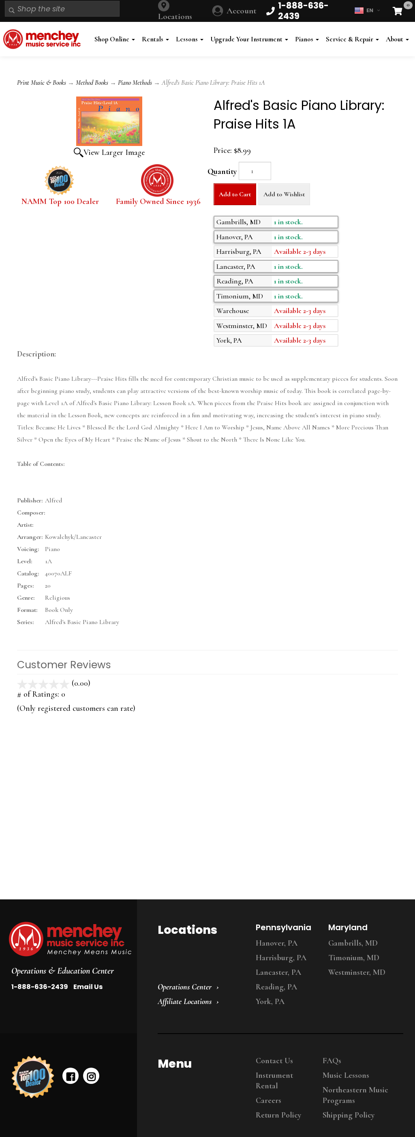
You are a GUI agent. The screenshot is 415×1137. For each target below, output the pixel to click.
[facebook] (70, 1076)
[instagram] (91, 1076)
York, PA (270, 1001)
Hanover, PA (276, 943)
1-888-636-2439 (39, 986)
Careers (268, 1100)
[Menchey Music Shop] (43, 39)
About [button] (395, 39)
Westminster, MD (356, 972)
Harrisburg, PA (281, 958)
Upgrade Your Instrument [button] (247, 39)
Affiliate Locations (185, 1001)
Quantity (222, 171)
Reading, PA (276, 987)
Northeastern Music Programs (355, 1095)
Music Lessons (346, 1075)
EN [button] (369, 10)
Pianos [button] (305, 39)
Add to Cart (235, 194)
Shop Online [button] (112, 39)
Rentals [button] (153, 39)
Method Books (92, 83)
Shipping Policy (348, 1115)
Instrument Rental (274, 1080)
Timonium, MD (353, 958)
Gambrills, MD (353, 943)
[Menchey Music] (66, 939)
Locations (175, 16)
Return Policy (278, 1115)
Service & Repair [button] (350, 39)
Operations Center (185, 987)
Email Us (88, 986)
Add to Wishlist (284, 194)
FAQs (332, 1061)
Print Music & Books (41, 83)
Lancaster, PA (278, 972)
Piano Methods (135, 83)
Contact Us (274, 1061)
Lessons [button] (187, 39)
